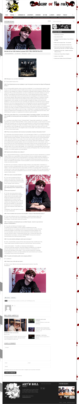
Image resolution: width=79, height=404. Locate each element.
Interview (17, 300)
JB (29, 53)
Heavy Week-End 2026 (58, 36)
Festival (12, 15)
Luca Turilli (22, 300)
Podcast (65, 15)
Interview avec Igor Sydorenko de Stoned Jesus (41, 17)
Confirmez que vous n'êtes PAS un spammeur (13, 375)
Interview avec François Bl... (42, 328)
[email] (14, 305)
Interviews (38, 15)
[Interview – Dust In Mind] (32, 336)
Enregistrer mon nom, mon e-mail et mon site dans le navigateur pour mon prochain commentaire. (22, 369)
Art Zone (45, 15)
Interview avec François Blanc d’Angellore (65, 17)
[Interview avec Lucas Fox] (16, 325)
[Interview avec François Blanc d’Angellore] (32, 329)
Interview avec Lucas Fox (18, 17)
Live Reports (30, 15)
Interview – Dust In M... (41, 335)
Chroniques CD (21, 15)
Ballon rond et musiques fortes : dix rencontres (62, 42)
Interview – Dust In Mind (58, 56)
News (7, 15)
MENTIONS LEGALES (71, 402)
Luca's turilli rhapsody (28, 300)
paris (34, 300)
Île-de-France (13, 300)
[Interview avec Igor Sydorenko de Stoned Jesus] (32, 321)
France (9, 300)
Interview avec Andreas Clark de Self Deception (62, 58)
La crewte (51, 15)
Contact (59, 15)
